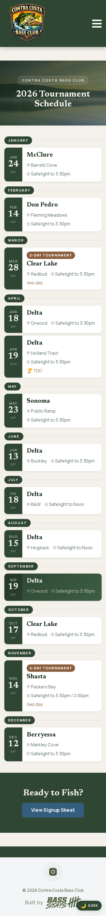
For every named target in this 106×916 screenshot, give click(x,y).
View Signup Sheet (53, 810)
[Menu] (97, 23)
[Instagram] (53, 871)
